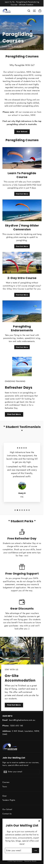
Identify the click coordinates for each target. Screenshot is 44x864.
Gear (4, 796)
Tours (4, 786)
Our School (22, 131)
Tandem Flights (8, 800)
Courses (5, 782)
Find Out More (22, 194)
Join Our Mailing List (13, 757)
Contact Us (7, 813)
